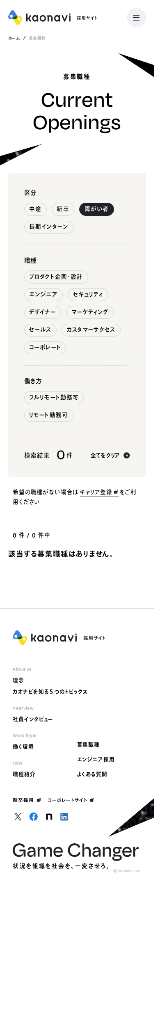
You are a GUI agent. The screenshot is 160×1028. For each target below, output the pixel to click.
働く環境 (23, 746)
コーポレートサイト (67, 800)
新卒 (63, 209)
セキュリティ (88, 294)
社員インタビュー (33, 719)
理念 (18, 680)
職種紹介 (24, 774)
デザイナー (42, 312)
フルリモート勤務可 (54, 397)
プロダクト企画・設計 (56, 276)
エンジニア (43, 294)
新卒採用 (23, 800)
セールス (40, 329)
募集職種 (88, 744)
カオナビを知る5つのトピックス (50, 691)
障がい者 (97, 209)
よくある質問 (92, 774)
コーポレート (45, 347)
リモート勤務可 (48, 415)
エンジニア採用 (96, 759)
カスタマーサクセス (91, 329)
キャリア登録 (96, 492)
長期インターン (49, 226)
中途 (35, 209)
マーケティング (90, 312)
